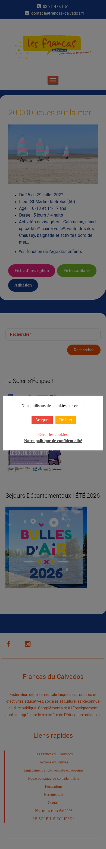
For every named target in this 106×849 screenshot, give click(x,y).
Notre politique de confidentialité (53, 441)
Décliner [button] (65, 420)
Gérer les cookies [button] (53, 434)
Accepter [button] (42, 420)
